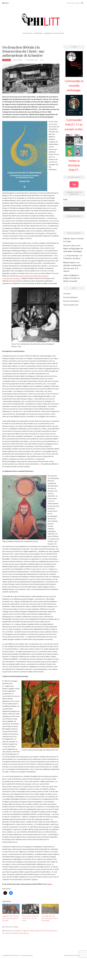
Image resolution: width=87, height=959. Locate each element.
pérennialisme (24, 933)
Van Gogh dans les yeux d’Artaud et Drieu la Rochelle (49, 918)
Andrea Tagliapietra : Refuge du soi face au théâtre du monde (71, 278)
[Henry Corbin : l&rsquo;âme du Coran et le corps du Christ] (30, 909)
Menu (6, 3)
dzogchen (17, 931)
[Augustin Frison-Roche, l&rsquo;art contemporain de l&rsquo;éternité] (11, 909)
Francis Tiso (46, 931)
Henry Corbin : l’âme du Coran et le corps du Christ (30, 918)
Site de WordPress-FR (70, 305)
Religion (6, 60)
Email (65, 199)
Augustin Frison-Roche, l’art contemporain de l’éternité (10, 918)
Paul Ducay (17, 60)
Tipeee (49, 884)
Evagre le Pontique (28, 931)
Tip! (74, 184)
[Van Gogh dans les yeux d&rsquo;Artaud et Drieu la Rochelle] (50, 909)
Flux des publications (70, 297)
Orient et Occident (12, 933)
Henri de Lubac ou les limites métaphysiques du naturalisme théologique (73, 248)
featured (38, 931)
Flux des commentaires (71, 301)
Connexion (67, 294)
